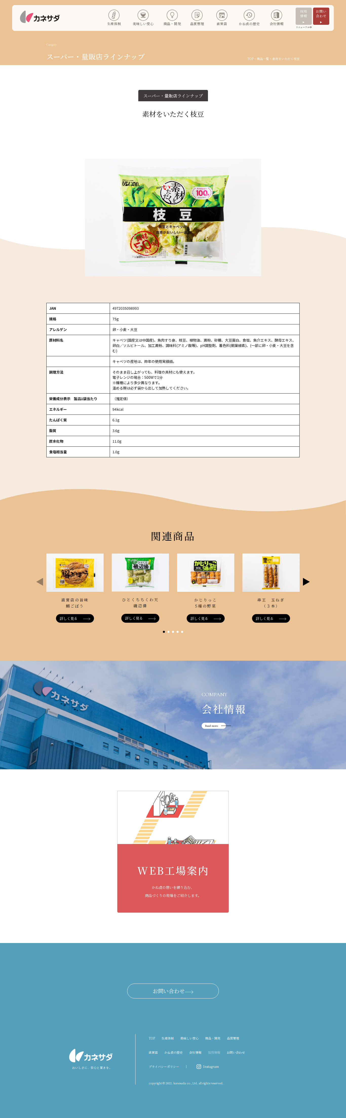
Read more (211, 726)
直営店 (153, 1052)
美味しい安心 (189, 1038)
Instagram (211, 1066)
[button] (164, 632)
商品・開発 (212, 1038)
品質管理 (233, 1038)
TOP (250, 58)
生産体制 (168, 1038)
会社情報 (195, 1052)
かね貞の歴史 (173, 1052)
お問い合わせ (321, 13)
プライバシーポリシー (164, 1066)
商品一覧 (263, 58)
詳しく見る (69, 618)
